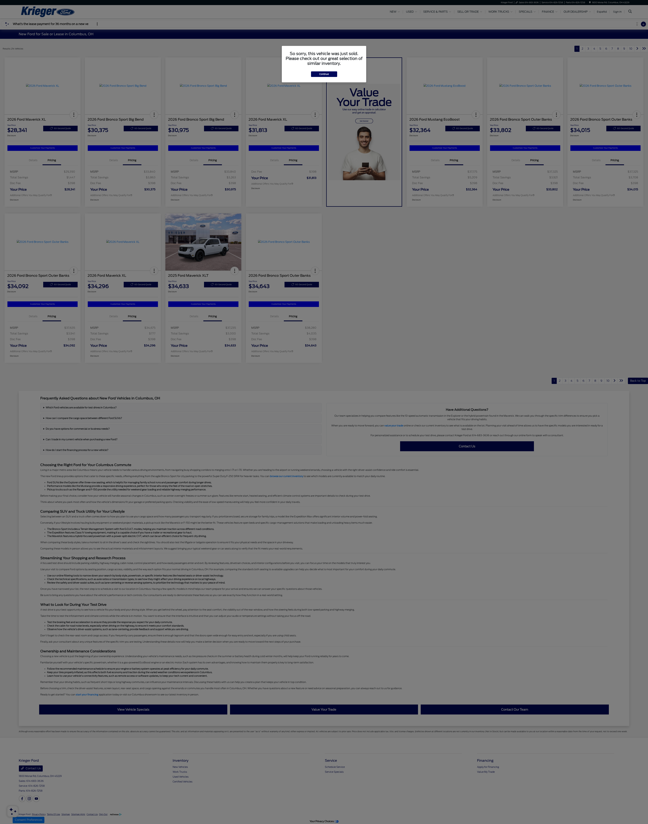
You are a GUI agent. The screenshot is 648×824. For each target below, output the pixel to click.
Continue (324, 74)
